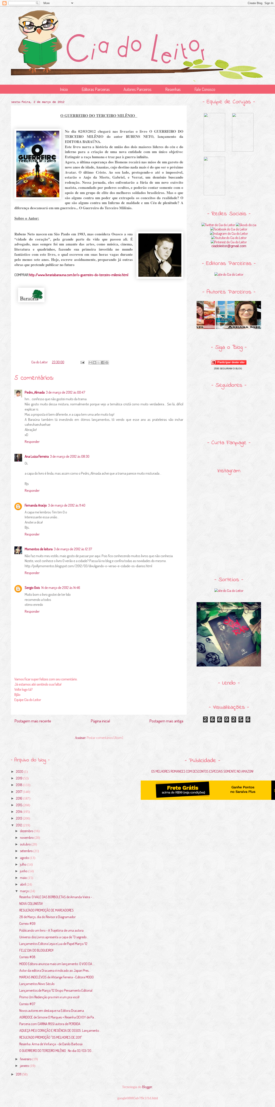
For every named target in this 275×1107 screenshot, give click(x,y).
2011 (19, 1074)
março (24, 891)
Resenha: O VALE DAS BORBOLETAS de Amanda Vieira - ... (57, 897)
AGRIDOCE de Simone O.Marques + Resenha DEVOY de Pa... (57, 1017)
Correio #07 (27, 1004)
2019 (19, 778)
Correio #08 (27, 957)
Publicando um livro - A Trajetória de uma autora (51, 930)
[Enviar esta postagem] (82, 362)
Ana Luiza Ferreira (37, 456)
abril (23, 884)
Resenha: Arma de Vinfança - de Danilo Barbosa (50, 1044)
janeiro (25, 1065)
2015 (19, 805)
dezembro (27, 831)
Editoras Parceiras (96, 89)
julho (23, 864)
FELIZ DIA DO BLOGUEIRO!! (36, 950)
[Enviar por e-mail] (90, 362)
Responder (32, 441)
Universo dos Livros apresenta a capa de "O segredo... (54, 937)
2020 (20, 771)
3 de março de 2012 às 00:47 (65, 392)
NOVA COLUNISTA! (31, 903)
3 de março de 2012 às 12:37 (73, 549)
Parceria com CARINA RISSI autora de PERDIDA (49, 1024)
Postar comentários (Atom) (105, 737)
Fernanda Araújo (36, 505)
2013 (19, 818)
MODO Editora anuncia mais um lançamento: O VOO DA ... (57, 964)
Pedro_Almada (35, 392)
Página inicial (100, 720)
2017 (19, 792)
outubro (25, 844)
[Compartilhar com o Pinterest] (107, 362)
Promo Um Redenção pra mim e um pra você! (49, 997)
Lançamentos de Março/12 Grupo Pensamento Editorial (55, 990)
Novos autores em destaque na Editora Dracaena (51, 1010)
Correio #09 (27, 923)
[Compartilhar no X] (98, 362)
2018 (19, 785)
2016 (19, 798)
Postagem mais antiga (166, 720)
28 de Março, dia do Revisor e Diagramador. (47, 917)
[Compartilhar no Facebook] (103, 362)
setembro (26, 851)
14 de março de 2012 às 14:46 (60, 587)
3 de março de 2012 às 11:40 (66, 505)
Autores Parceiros (137, 89)
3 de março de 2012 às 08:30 (69, 456)
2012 (19, 825)
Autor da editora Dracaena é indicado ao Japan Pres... (54, 970)
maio (24, 877)
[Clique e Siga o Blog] (228, 363)
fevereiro (26, 1059)
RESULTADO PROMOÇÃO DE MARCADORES (46, 910)
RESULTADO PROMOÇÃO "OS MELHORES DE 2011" (50, 1037)
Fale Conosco (204, 89)
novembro (27, 837)
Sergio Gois (32, 587)
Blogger (147, 1087)
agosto (25, 858)
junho (24, 871)
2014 (19, 811)
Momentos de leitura (39, 549)
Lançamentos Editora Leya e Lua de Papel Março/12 (53, 944)
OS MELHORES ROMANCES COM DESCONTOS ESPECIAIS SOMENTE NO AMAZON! (202, 771)
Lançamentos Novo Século (37, 984)
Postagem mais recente (32, 720)
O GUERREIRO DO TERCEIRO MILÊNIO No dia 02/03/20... (56, 1050)
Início (64, 89)
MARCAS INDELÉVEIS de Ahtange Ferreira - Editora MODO (56, 977)
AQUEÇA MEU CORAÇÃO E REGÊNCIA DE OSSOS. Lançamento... (60, 1030)
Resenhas (173, 89)
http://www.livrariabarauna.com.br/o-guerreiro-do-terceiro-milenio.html (78, 274)
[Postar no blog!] (94, 362)
